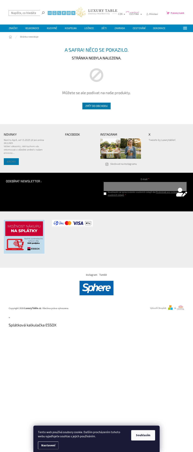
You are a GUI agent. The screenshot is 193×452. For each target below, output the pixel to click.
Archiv (11, 161)
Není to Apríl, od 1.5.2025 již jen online (24, 139)
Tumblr (103, 275)
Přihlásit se (145, 202)
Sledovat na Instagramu (123, 164)
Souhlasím (143, 435)
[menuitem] (13, 28)
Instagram (91, 275)
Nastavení (48, 445)
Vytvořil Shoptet (158, 308)
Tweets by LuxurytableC (162, 140)
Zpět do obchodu (96, 105)
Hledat (43, 12)
